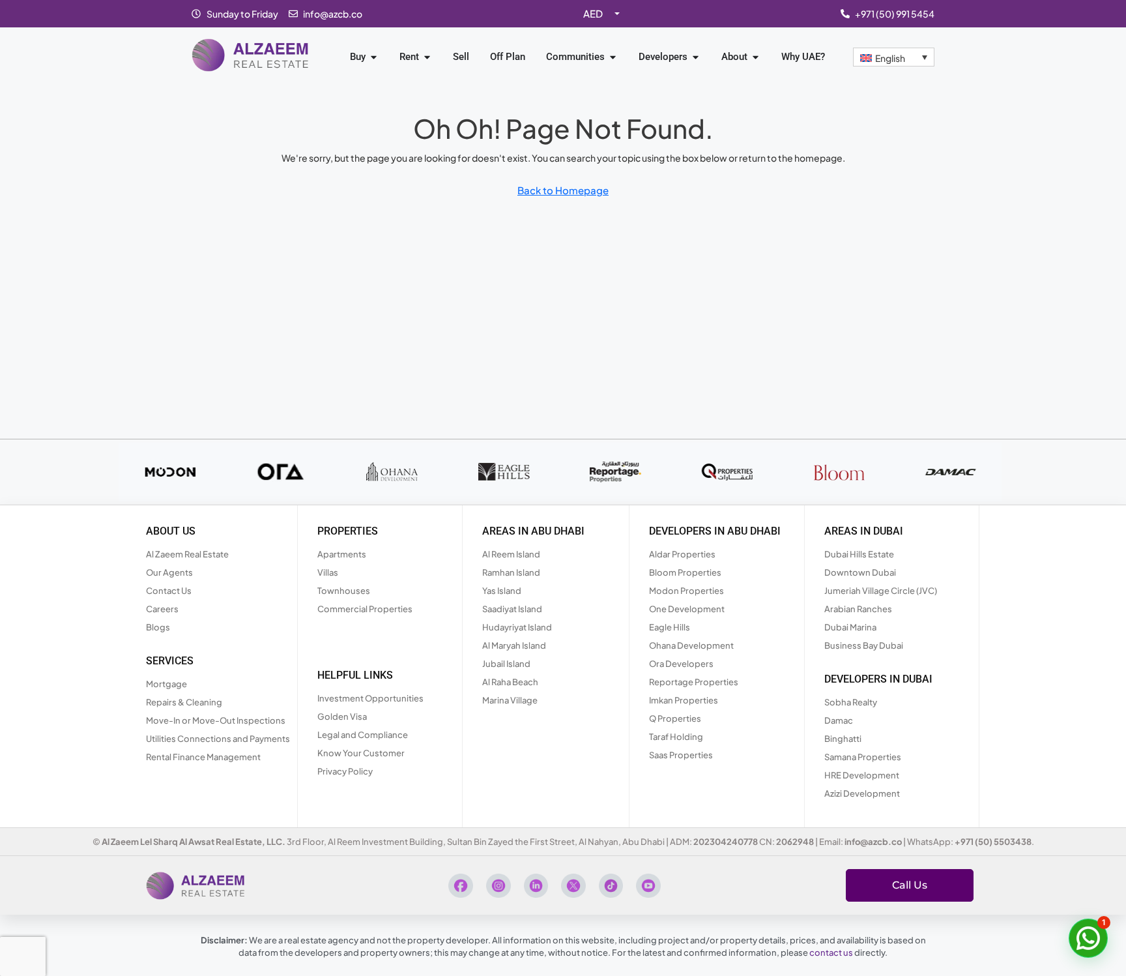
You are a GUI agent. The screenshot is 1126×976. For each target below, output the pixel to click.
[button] (1088, 938)
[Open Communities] (613, 57)
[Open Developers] (695, 57)
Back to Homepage (563, 190)
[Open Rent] (427, 57)
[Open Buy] (374, 57)
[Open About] (755, 57)
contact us (831, 952)
